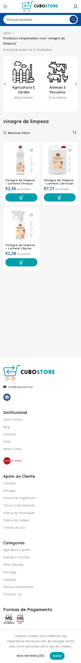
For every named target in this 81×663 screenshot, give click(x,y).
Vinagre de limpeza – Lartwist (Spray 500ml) (20, 248)
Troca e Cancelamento (19, 505)
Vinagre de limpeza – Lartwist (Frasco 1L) (20, 183)
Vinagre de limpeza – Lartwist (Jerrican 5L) (58, 183)
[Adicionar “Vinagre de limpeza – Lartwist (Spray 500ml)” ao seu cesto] (21, 262)
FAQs (7, 441)
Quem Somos (13, 419)
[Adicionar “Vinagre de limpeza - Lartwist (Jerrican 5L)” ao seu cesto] (60, 197)
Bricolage (9, 572)
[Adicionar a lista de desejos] (31, 150)
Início (7, 33)
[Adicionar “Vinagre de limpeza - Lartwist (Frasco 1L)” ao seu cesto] (21, 197)
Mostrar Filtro (19, 133)
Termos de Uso (14, 527)
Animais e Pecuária (16, 557)
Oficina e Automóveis (18, 587)
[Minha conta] (75, 6)
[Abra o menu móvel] (5, 6)
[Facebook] (7, 397)
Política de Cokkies (16, 520)
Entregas (9, 490)
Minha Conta (12, 449)
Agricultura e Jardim (16, 550)
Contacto (9, 434)
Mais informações (30, 656)
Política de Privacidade (19, 513)
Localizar (9, 483)
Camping (9, 579)
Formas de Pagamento (19, 498)
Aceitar (57, 656)
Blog (6, 427)
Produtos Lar (12, 594)
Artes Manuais (13, 564)
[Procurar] (73, 19)
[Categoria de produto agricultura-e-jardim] (24, 81)
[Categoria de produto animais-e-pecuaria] (58, 81)
